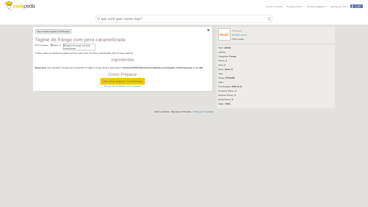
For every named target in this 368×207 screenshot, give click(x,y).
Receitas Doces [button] (294, 6)
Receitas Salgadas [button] (316, 6)
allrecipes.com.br (239, 35)
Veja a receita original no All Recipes (53, 31)
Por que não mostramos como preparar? (122, 86)
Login (358, 6)
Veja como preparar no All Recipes (122, 81)
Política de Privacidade (203, 112)
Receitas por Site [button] (339, 6)
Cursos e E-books (274, 6)
